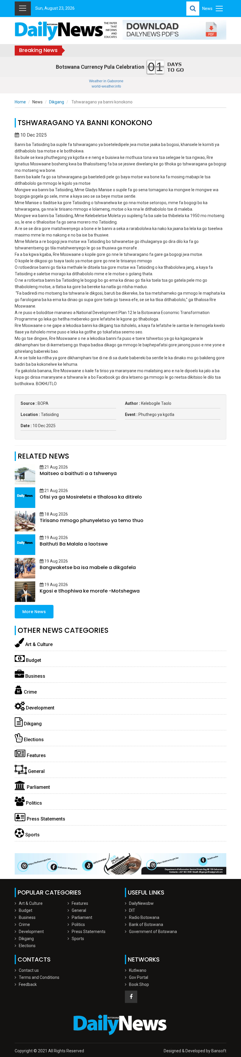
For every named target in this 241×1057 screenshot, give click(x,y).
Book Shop (139, 984)
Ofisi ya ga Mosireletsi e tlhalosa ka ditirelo (91, 497)
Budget (33, 660)
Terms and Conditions (39, 977)
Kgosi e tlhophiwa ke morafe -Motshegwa (90, 591)
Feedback (28, 984)
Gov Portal (138, 977)
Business (34, 676)
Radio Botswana (144, 917)
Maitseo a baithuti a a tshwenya (78, 473)
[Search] (192, 8)
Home (20, 102)
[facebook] (131, 997)
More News (34, 612)
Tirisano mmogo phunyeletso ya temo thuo (91, 520)
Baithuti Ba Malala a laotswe (74, 544)
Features (36, 755)
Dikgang (56, 102)
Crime (30, 692)
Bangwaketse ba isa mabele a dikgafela (88, 567)
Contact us (29, 970)
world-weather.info (106, 86)
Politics (33, 803)
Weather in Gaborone (106, 81)
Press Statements (45, 819)
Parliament (38, 787)
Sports (32, 835)
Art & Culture (38, 644)
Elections (33, 739)
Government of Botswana (153, 931)
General (36, 771)
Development (39, 708)
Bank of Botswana (146, 924)
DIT (132, 910)
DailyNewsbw (141, 903)
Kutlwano (137, 970)
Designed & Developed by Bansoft (195, 1050)
